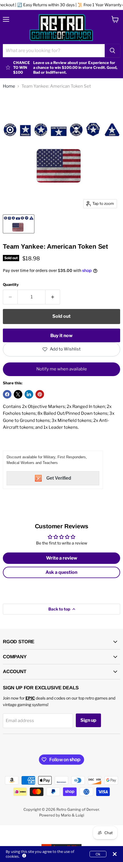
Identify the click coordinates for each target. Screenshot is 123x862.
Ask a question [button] (61, 572)
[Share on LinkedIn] (29, 394)
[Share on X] (18, 394)
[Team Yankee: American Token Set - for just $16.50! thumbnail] (18, 224)
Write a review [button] (61, 558)
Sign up (88, 720)
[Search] (112, 50)
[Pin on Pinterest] (39, 394)
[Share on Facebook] (7, 394)
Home (9, 86)
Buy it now (61, 335)
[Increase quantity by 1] (52, 297)
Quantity (11, 284)
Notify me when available (61, 369)
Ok (98, 854)
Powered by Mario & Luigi (61, 815)
